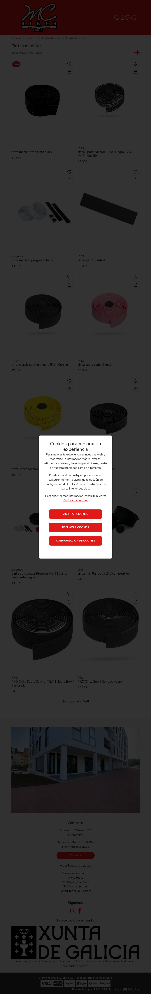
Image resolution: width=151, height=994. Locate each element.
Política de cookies (75, 500)
